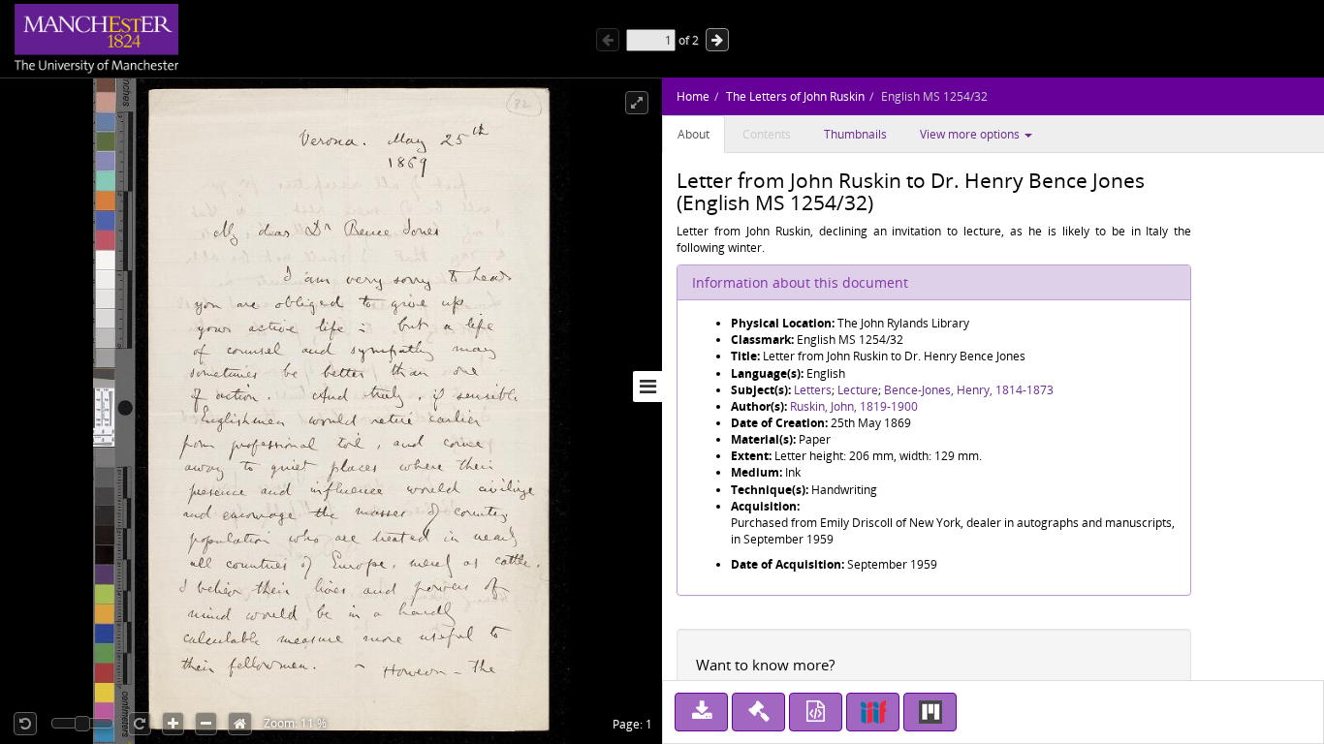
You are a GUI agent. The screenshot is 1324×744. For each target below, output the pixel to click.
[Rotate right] (139, 723)
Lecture (857, 390)
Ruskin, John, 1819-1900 (854, 406)
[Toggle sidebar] (647, 386)
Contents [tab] (766, 134)
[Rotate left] (25, 723)
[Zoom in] (173, 723)
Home (693, 96)
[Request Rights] (758, 712)
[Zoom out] (206, 723)
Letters (813, 390)
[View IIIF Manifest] (872, 712)
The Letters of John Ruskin (795, 96)
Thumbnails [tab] (855, 134)
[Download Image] (701, 712)
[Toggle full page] (636, 102)
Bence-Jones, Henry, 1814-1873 (969, 390)
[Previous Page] (607, 39)
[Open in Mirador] (930, 712)
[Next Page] (717, 39)
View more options (971, 134)
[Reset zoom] (240, 723)
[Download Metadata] (815, 712)
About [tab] (693, 134)
